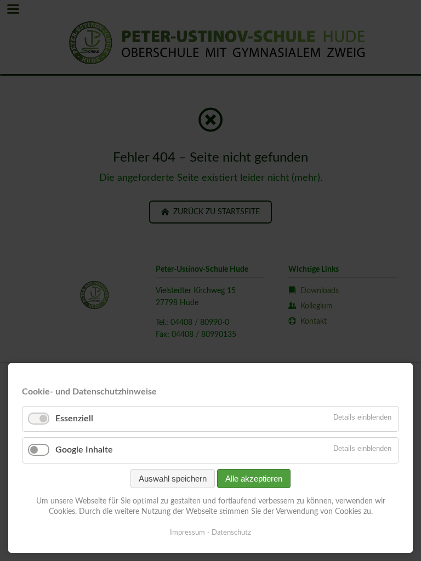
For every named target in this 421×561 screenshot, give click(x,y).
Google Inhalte (84, 449)
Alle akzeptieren (253, 478)
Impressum (187, 532)
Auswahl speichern (173, 478)
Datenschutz (231, 532)
